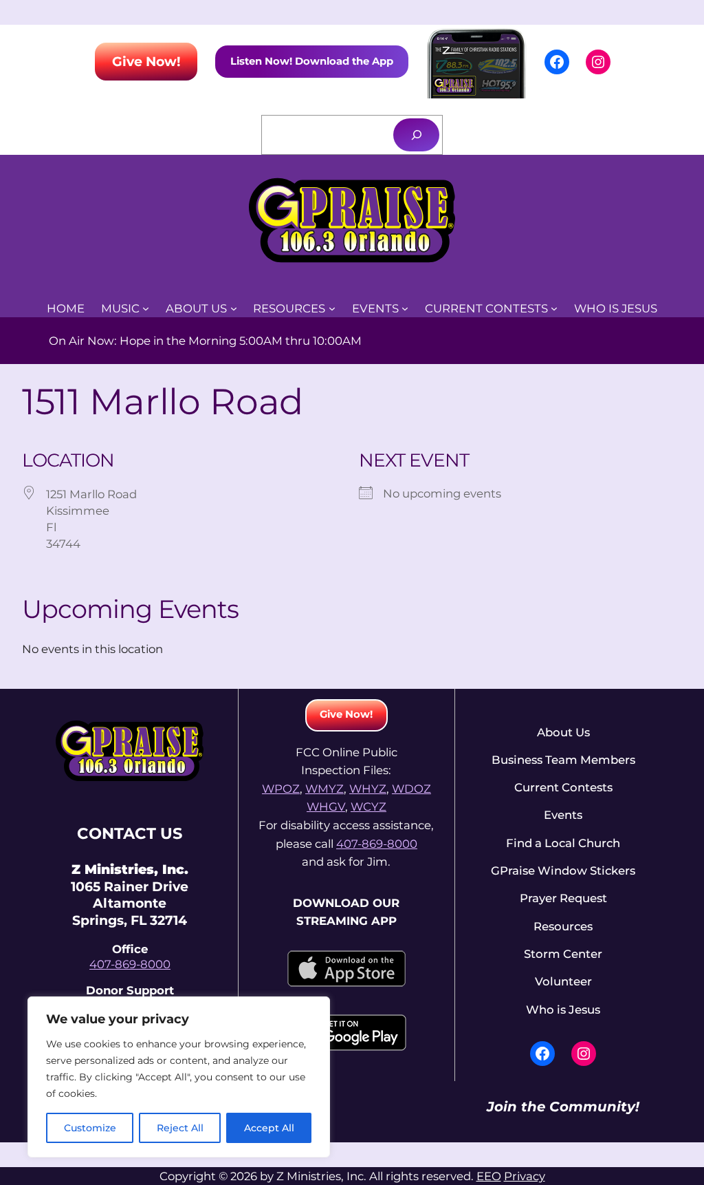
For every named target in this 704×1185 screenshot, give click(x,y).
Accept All (269, 1128)
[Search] (416, 134)
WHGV (326, 806)
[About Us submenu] (233, 308)
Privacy (524, 1176)
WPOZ (281, 789)
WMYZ (324, 789)
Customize (90, 1128)
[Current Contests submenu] (554, 308)
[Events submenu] (405, 308)
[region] (179, 1076)
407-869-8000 (129, 964)
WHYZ (367, 789)
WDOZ (411, 789)
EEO (488, 1176)
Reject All (180, 1128)
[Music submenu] (145, 308)
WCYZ (368, 806)
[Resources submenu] (332, 308)
